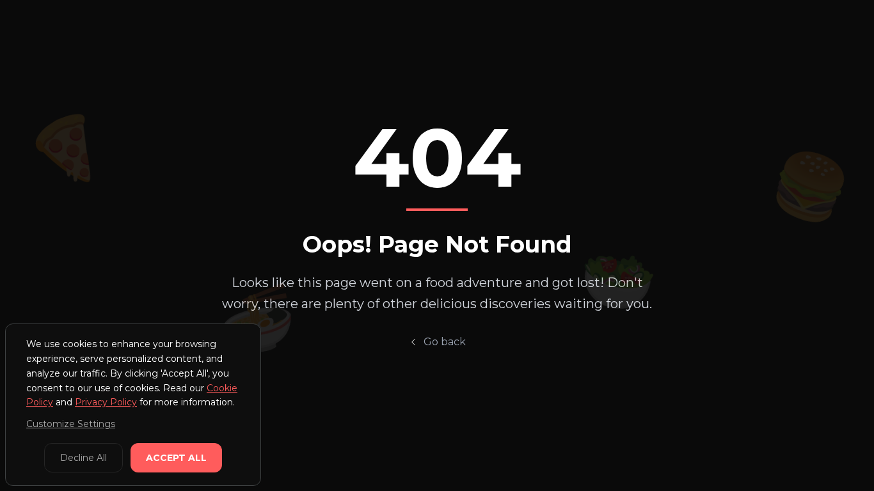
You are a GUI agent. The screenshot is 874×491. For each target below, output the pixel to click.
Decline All (83, 458)
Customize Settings (70, 424)
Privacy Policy (106, 402)
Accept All (176, 458)
